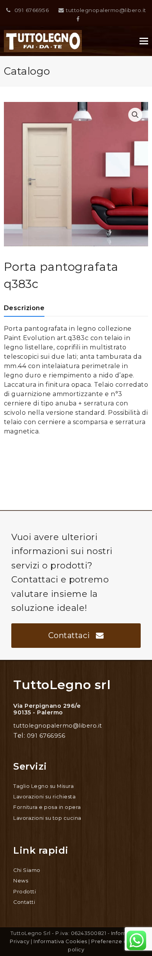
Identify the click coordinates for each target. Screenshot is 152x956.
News (20, 881)
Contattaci (69, 635)
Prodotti (24, 892)
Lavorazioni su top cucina (47, 818)
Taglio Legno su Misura (43, 786)
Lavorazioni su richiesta (44, 797)
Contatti (24, 902)
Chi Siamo (27, 870)
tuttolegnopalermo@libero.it (106, 10)
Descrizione (24, 308)
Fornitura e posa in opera (47, 807)
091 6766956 (31, 10)
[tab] (24, 308)
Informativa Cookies (60, 941)
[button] (144, 41)
